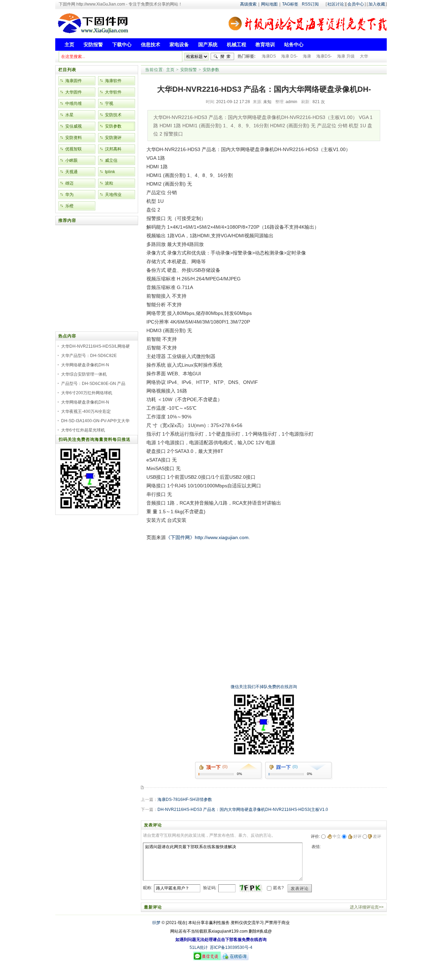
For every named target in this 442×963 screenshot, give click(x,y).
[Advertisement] (262, 557)
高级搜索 (248, 4)
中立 (337, 836)
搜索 (222, 56)
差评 (377, 836)
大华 (364, 56)
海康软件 (113, 80)
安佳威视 (73, 126)
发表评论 (300, 888)
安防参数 (211, 69)
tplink (110, 171)
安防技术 (113, 114)
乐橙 (69, 205)
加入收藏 (376, 4)
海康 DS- (289, 56)
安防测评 (113, 137)
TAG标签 (290, 4)
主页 (170, 69)
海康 (307, 56)
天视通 (71, 171)
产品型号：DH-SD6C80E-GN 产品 (93, 383)
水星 (69, 114)
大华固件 (73, 92)
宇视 (109, 103)
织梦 (156, 922)
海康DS (269, 56)
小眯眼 (71, 160)
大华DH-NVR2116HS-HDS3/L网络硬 (95, 346)
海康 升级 (346, 56)
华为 (69, 194)
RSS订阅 (310, 4)
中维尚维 (73, 103)
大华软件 (113, 92)
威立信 (111, 160)
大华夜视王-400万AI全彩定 (86, 411)
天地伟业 (113, 194)
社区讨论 (335, 4)
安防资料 (73, 137)
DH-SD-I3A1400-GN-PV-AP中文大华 (95, 420)
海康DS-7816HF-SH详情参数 (184, 799)
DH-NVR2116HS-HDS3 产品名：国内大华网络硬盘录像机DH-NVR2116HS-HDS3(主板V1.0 (242, 809)
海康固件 (73, 80)
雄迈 (69, 183)
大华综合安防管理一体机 (84, 374)
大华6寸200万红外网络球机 (86, 392)
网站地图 (269, 4)
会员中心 (355, 4)
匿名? (278, 887)
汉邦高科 (113, 149)
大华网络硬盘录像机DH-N (85, 365)
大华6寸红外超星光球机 (83, 430)
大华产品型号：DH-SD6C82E (89, 355)
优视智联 (73, 149)
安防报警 (188, 69)
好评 (357, 836)
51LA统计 (199, 947)
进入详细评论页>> (367, 907)
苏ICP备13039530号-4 (231, 947)
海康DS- (324, 56)
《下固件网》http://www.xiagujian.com (207, 537)
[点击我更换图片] (250, 888)
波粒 (109, 183)
